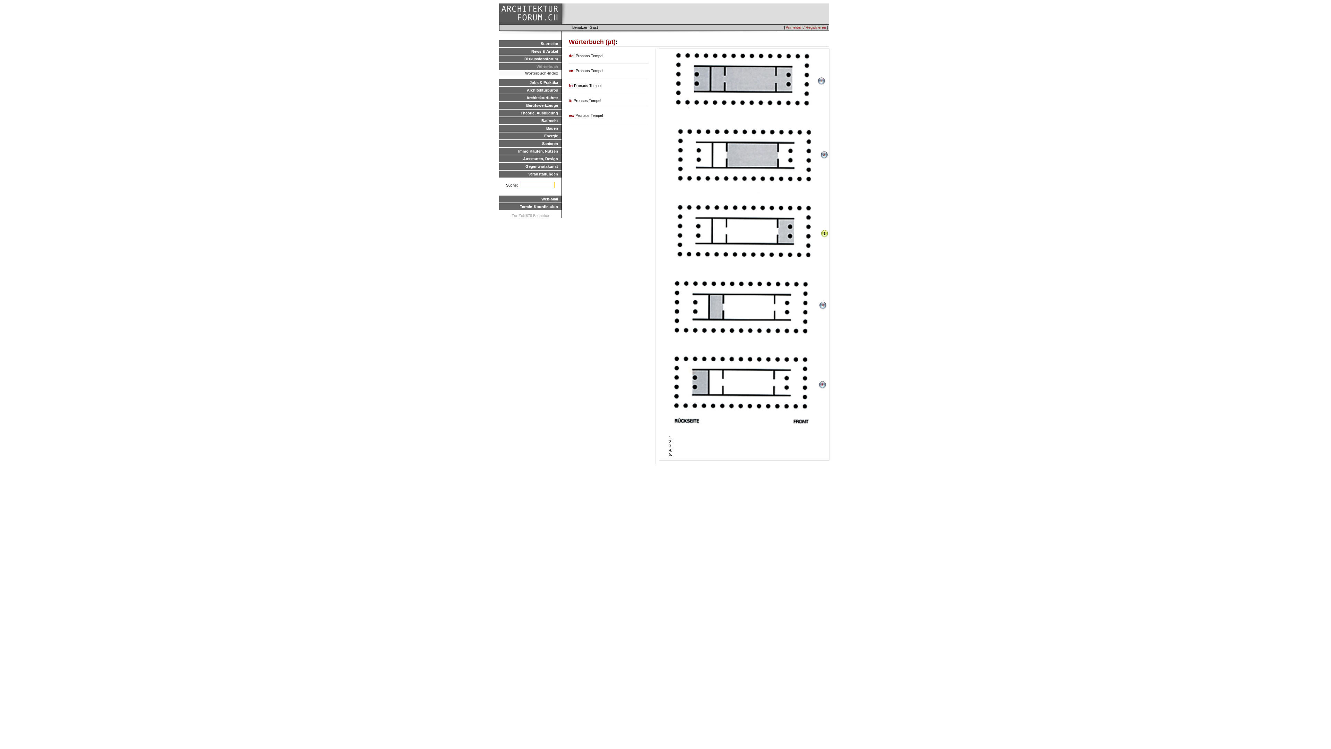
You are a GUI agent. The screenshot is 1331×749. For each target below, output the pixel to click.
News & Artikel (544, 51)
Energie (551, 136)
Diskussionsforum (541, 59)
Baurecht (549, 121)
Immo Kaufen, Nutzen (538, 151)
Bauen (552, 128)
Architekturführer (542, 98)
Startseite (549, 44)
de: (572, 56)
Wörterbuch (547, 66)
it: (571, 100)
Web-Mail (549, 199)
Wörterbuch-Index (541, 73)
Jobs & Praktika (544, 82)
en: (572, 71)
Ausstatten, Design (540, 159)
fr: (571, 86)
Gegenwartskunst (541, 166)
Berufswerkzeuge (542, 105)
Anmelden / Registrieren (806, 27)
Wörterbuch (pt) (592, 41)
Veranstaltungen (543, 174)
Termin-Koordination (539, 207)
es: (572, 115)
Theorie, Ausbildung (539, 113)
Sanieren (550, 143)
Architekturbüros (542, 90)
